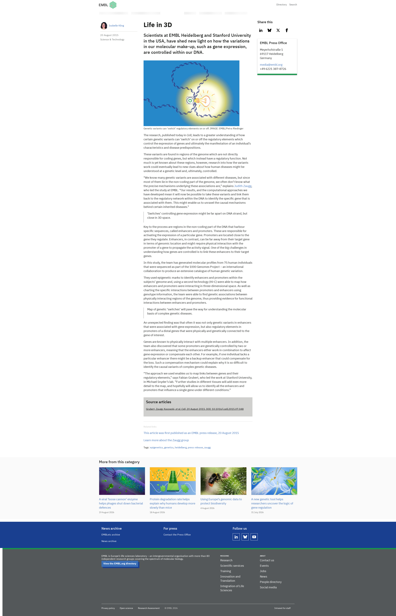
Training (225, 571)
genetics (169, 447)
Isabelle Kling (116, 26)
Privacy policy (108, 608)
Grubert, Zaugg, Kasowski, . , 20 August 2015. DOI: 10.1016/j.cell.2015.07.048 (195, 409)
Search (293, 5)
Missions (224, 556)
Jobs (263, 571)
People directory (271, 582)
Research (226, 560)
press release (195, 447)
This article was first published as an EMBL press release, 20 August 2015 (191, 433)
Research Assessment (149, 608)
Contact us (267, 560)
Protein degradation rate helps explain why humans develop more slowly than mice (172, 503)
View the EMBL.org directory (119, 564)
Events (264, 565)
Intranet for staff (282, 608)
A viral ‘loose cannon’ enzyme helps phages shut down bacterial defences (121, 503)
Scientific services (232, 565)
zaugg (207, 447)
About (262, 556)
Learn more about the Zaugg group (166, 440)
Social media (268, 587)
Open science (126, 608)
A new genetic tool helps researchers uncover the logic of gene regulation (272, 503)
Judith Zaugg (242, 186)
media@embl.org (271, 64)
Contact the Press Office (177, 535)
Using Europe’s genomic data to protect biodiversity (221, 501)
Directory (281, 5)
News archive (108, 541)
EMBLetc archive (110, 535)
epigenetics (156, 447)
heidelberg (181, 447)
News (263, 576)
